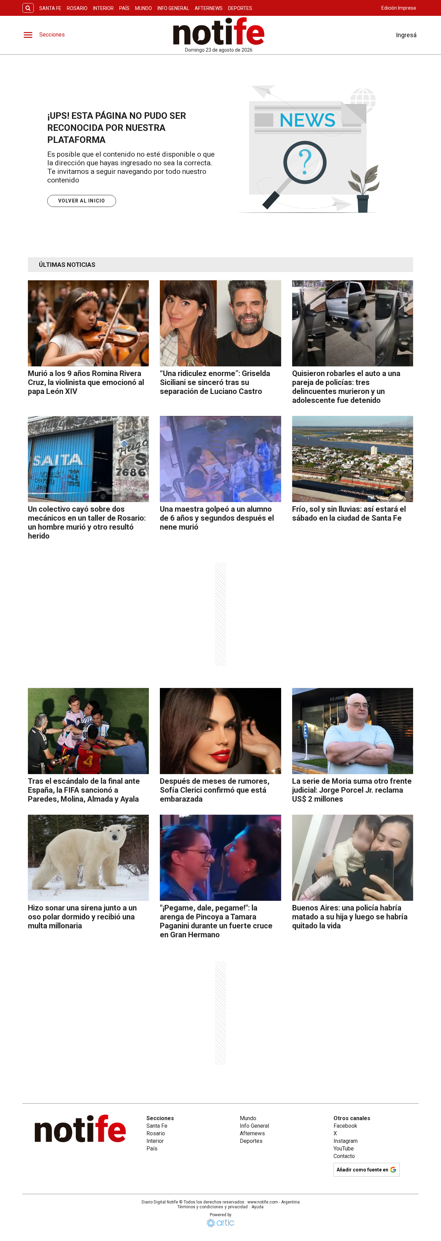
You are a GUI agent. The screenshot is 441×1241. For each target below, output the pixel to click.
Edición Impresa (398, 8)
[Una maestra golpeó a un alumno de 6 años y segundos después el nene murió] (220, 459)
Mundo (143, 8)
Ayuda (258, 1206)
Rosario (77, 8)
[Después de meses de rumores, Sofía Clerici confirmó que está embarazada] (220, 731)
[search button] (28, 8)
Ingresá (406, 35)
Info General (173, 8)
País (124, 8)
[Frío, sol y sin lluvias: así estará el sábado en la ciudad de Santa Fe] (352, 459)
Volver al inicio (81, 201)
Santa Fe (50, 8)
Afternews (209, 8)
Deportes (240, 8)
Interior (103, 8)
